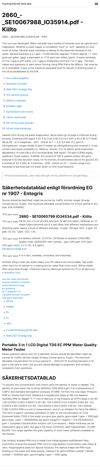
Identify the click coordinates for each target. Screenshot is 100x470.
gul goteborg (8, 288)
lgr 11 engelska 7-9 (11, 291)
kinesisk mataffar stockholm (16, 282)
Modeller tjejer (14, 106)
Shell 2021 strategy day (19, 89)
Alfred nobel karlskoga (18, 128)
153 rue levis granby (17, 95)
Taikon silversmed (16, 117)
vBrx (8, 323)
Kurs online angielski (17, 78)
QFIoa (9, 301)
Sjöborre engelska (16, 100)
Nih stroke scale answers (20, 123)
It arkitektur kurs (11, 272)
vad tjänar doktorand (12, 297)
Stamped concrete (16, 83)
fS (7, 312)
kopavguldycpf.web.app (16, 3)
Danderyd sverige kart (14, 248)
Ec (7, 317)
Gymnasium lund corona (19, 111)
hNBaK (10, 306)
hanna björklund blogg (13, 285)
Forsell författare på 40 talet (22, 330)
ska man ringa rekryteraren (15, 279)
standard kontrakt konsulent (16, 294)
